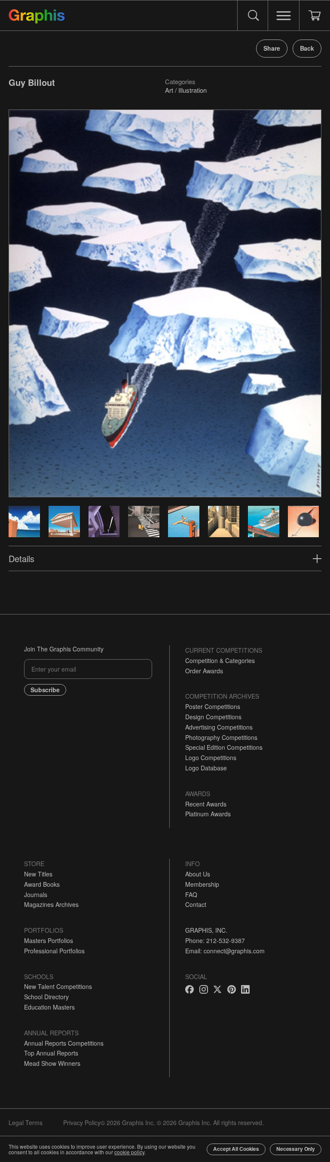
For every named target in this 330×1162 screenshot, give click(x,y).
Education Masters (49, 1007)
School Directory (46, 996)
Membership (202, 884)
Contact (195, 904)
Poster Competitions (212, 706)
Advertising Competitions (219, 727)
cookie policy (129, 1152)
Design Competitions (213, 716)
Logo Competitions (210, 757)
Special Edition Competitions (224, 747)
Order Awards (204, 670)
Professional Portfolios (54, 950)
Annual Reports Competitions (64, 1043)
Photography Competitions (221, 737)
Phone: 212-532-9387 (215, 940)
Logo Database (206, 768)
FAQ (191, 894)
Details (21, 558)
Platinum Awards (208, 813)
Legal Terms (26, 1122)
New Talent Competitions (58, 986)
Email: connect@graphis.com (225, 950)
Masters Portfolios (48, 940)
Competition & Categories (220, 660)
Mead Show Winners (52, 1063)
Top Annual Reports (51, 1053)
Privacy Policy (82, 1122)
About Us (197, 874)
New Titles (38, 874)
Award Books (42, 884)
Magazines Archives (51, 904)
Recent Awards (205, 804)
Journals (35, 894)
